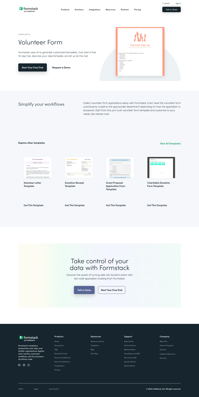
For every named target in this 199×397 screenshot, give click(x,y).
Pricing (137, 9)
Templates (24, 34)
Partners (125, 9)
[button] (65, 9)
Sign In (178, 3)
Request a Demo (61, 67)
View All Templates (170, 143)
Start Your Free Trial (32, 67)
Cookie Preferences (167, 354)
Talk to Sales (171, 9)
